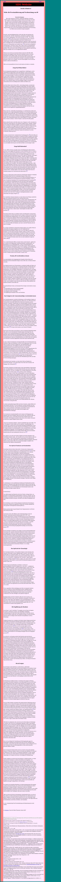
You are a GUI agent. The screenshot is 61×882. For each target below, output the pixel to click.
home (5, 1)
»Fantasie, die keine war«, (23, 821)
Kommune (7, 810)
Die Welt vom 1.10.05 (20, 833)
